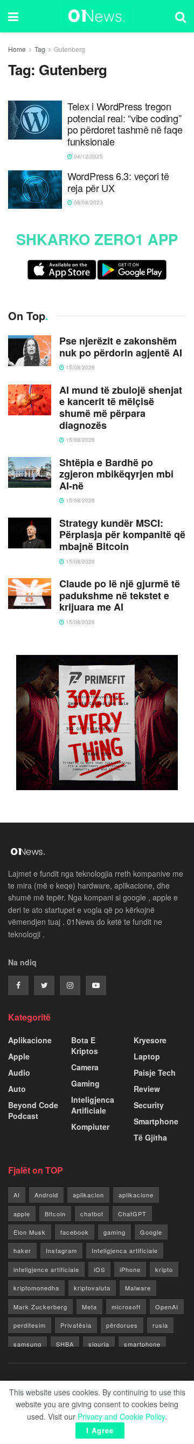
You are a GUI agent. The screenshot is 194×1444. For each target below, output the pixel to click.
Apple (19, 1056)
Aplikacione (30, 1040)
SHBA (65, 1344)
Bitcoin (55, 1213)
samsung (27, 1344)
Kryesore (150, 1040)
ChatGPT (132, 1213)
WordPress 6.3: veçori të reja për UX (118, 182)
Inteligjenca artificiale (125, 1250)
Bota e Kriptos (84, 1045)
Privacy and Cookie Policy (121, 1416)
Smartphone (156, 1121)
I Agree (100, 1430)
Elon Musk (29, 1232)
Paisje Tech (155, 1072)
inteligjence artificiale (46, 1269)
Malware (138, 1287)
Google (151, 1232)
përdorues (122, 1325)
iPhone (130, 1269)
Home (17, 49)
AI (16, 1194)
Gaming (85, 1083)
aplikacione (136, 1194)
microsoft (126, 1306)
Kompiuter (90, 1126)
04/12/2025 (87, 156)
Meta (89, 1306)
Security (149, 1104)
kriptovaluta (92, 1287)
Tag (39, 49)
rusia (160, 1325)
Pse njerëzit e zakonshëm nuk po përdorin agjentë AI (120, 347)
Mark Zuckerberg (40, 1306)
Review (147, 1088)
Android (46, 1194)
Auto (17, 1088)
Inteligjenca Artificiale (92, 1105)
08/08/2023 (87, 202)
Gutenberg (69, 49)
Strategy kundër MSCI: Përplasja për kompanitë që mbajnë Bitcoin (122, 535)
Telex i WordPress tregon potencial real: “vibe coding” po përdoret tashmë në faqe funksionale (124, 124)
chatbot (91, 1213)
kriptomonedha (36, 1287)
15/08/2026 (79, 367)
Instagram (61, 1250)
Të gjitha (150, 1137)
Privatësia (76, 1325)
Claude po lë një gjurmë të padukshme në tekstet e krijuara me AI (119, 595)
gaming (114, 1232)
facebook (74, 1232)
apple (21, 1213)
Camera (85, 1067)
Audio (19, 1072)
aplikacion (88, 1194)
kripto (164, 1269)
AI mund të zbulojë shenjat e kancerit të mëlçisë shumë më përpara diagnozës (120, 408)
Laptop (147, 1056)
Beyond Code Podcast (33, 1110)
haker (22, 1250)
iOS (99, 1269)
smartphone (142, 1344)
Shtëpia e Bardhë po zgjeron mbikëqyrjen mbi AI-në (116, 474)
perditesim (29, 1325)
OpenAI (166, 1306)
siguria (98, 1344)
